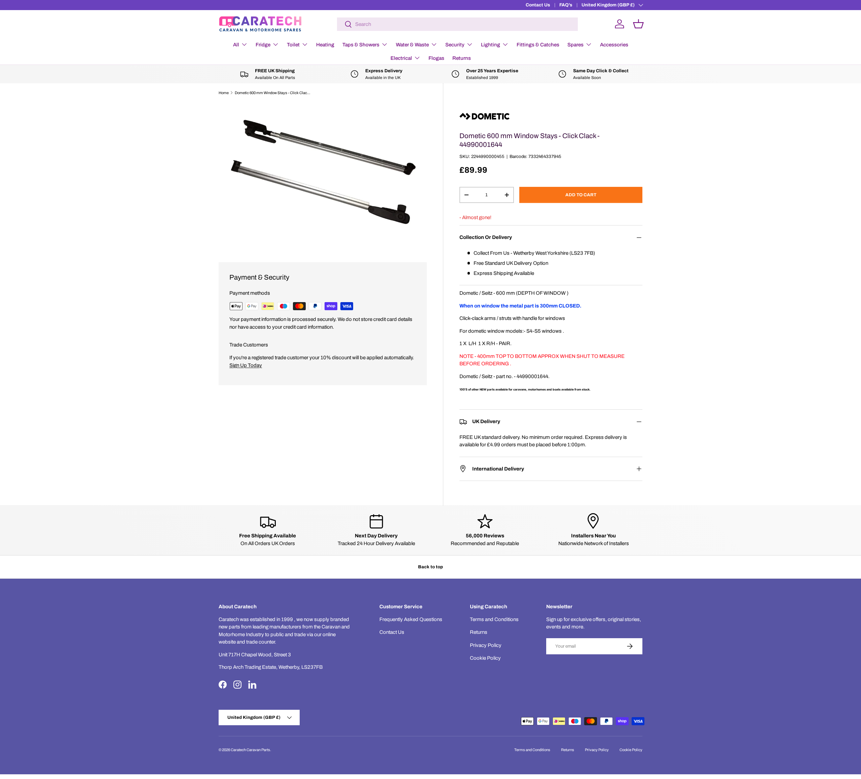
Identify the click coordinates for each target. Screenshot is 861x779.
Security (454, 44)
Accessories (614, 44)
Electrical (401, 58)
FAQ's (565, 4)
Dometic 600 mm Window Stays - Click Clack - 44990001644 (272, 93)
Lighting (490, 44)
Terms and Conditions (494, 619)
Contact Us (538, 4)
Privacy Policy (485, 645)
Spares (575, 44)
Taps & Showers (360, 44)
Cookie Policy (485, 658)
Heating (325, 44)
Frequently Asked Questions (410, 619)
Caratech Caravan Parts (250, 750)
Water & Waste (412, 44)
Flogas (436, 58)
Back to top (430, 566)
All (236, 44)
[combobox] (457, 24)
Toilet (293, 44)
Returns (461, 58)
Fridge (263, 44)
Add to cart (580, 194)
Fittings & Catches (538, 44)
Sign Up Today (245, 365)
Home (224, 93)
